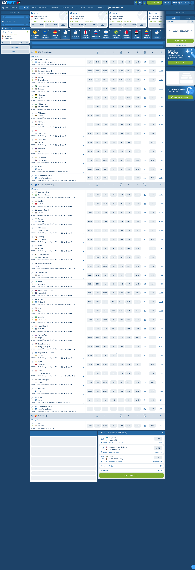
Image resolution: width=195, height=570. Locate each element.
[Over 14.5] (137, 178)
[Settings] (175, 3)
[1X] (113, 62)
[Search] (163, 42)
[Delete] (162, 432)
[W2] (105, 62)
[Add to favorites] (27, 32)
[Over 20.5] (137, 409)
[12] (121, 62)
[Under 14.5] (152, 178)
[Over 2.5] (137, 62)
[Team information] (65, 65)
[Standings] (51, 428)
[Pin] (32, 59)
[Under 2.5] (152, 62)
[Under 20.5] (152, 409)
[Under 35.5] (152, 169)
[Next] (28, 28)
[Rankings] (63, 65)
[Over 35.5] (137, 169)
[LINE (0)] (32, 43)
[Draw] (61, 65)
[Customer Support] (192, 3)
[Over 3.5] (137, 115)
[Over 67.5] (137, 400)
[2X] (128, 62)
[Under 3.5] (152, 115)
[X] (97, 62)
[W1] (90, 62)
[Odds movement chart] (58, 65)
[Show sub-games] (83, 65)
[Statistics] (56, 65)
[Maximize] (28, 17)
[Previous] (23, 28)
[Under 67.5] (152, 400)
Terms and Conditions (181, 40)
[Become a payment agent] (140, 3)
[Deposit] (144, 3)
